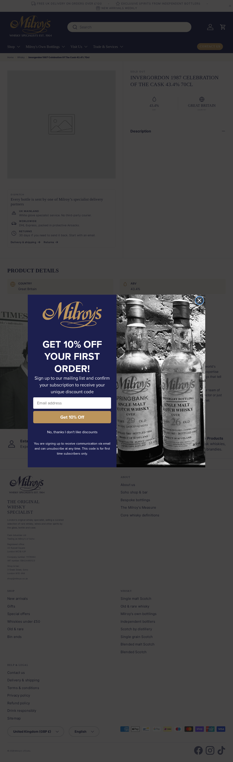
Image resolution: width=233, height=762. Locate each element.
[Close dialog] (199, 300)
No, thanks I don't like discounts (72, 432)
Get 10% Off (72, 417)
